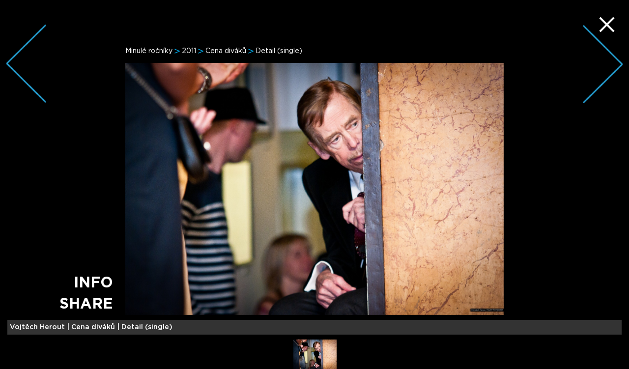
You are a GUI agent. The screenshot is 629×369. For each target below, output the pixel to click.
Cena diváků (225, 51)
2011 (189, 51)
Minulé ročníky (148, 51)
